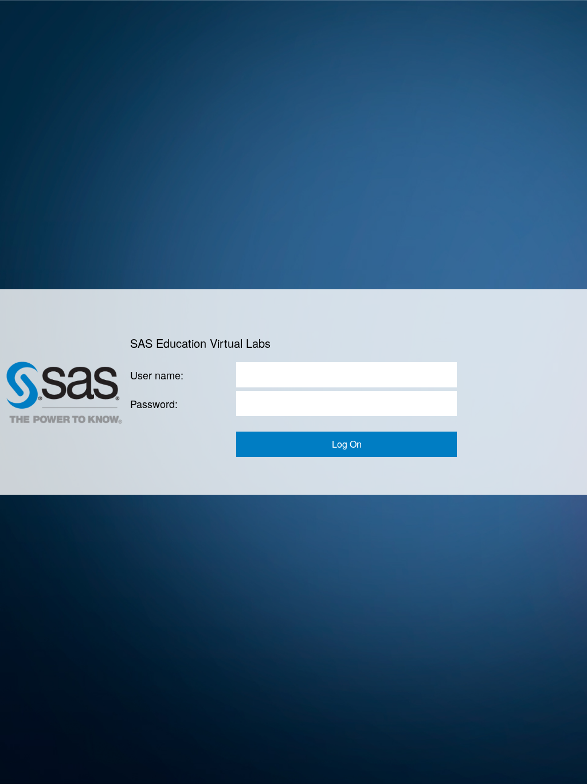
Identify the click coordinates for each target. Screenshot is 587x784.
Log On (347, 444)
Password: (154, 403)
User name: (156, 374)
